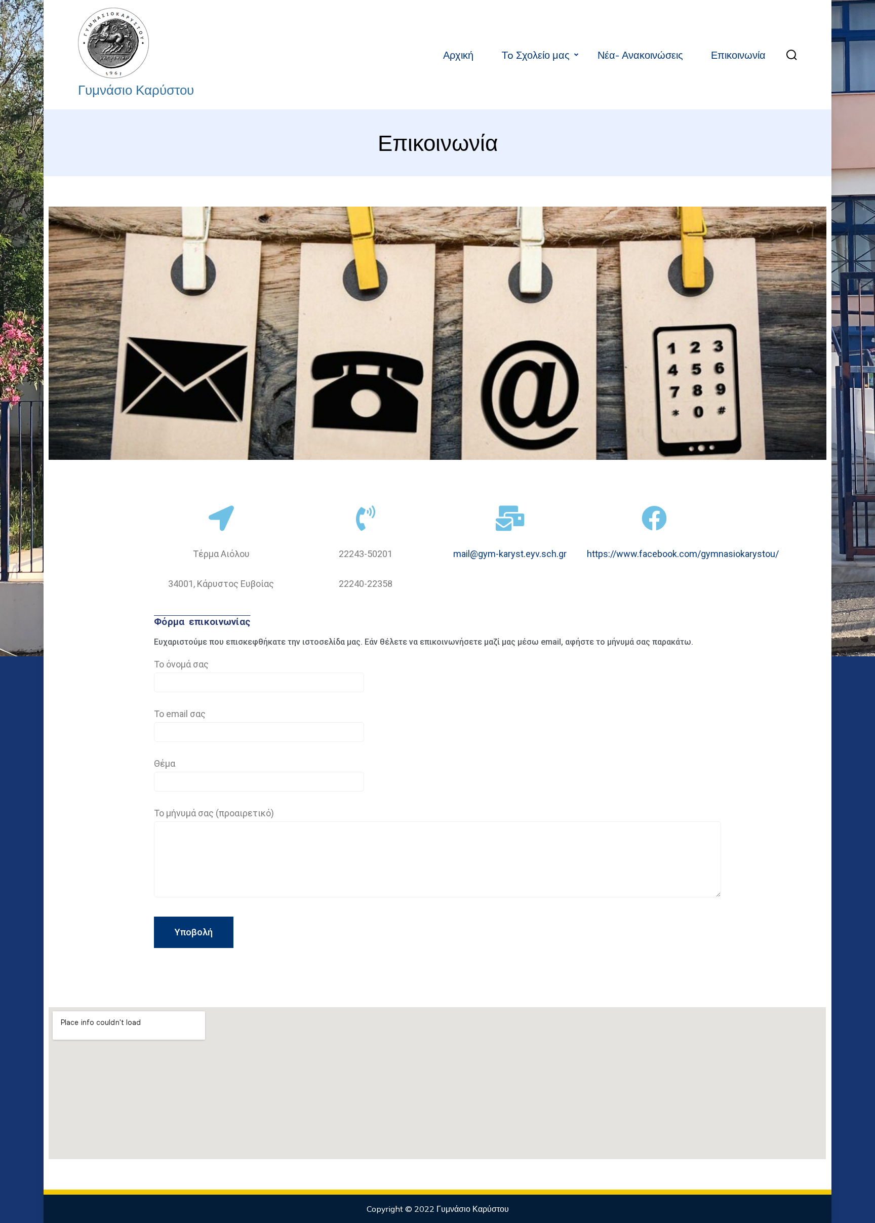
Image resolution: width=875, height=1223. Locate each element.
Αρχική (458, 55)
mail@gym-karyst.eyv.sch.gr (510, 553)
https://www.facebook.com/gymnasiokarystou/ (683, 553)
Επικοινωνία (738, 55)
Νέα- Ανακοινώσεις (640, 55)
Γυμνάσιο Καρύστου (136, 90)
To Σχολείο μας (535, 55)
